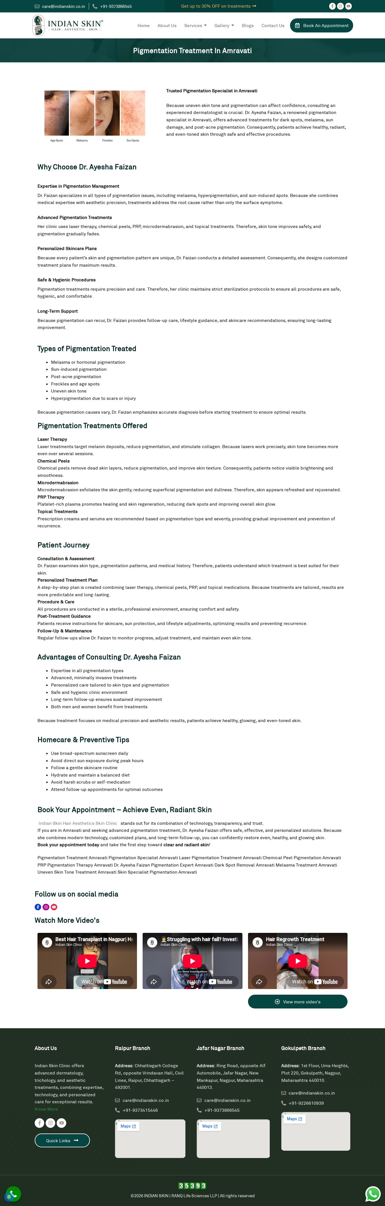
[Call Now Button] (13, 1194)
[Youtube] (348, 6)
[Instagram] (340, 6)
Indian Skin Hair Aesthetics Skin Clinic (78, 823)
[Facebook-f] (332, 6)
